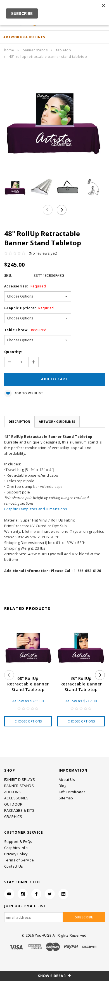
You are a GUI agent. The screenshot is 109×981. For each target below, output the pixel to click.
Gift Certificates (72, 792)
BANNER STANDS (35, 50)
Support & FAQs (18, 841)
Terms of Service (19, 860)
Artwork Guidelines (57, 421)
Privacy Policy (15, 854)
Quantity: (13, 351)
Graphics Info (16, 847)
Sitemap (66, 798)
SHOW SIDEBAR (52, 975)
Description (19, 421)
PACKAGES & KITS (19, 810)
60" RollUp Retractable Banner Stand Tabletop (28, 684)
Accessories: (25, 286)
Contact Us (13, 866)
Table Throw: (25, 330)
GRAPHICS (13, 816)
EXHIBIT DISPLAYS (19, 779)
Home (9, 50)
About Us (67, 779)
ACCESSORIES (16, 798)
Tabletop (63, 50)
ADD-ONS (12, 792)
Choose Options (28, 721)
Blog (63, 785)
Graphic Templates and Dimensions (35, 509)
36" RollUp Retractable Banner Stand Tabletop (81, 684)
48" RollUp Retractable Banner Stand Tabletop (48, 56)
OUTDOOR (13, 804)
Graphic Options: (29, 308)
